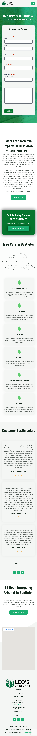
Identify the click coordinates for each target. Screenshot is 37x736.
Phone (9, 55)
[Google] (18, 719)
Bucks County (18, 704)
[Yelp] (22, 719)
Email (9, 64)
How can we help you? (10, 86)
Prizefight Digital (27, 732)
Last (5, 45)
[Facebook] (14, 719)
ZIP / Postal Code (8, 76)
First (5, 38)
